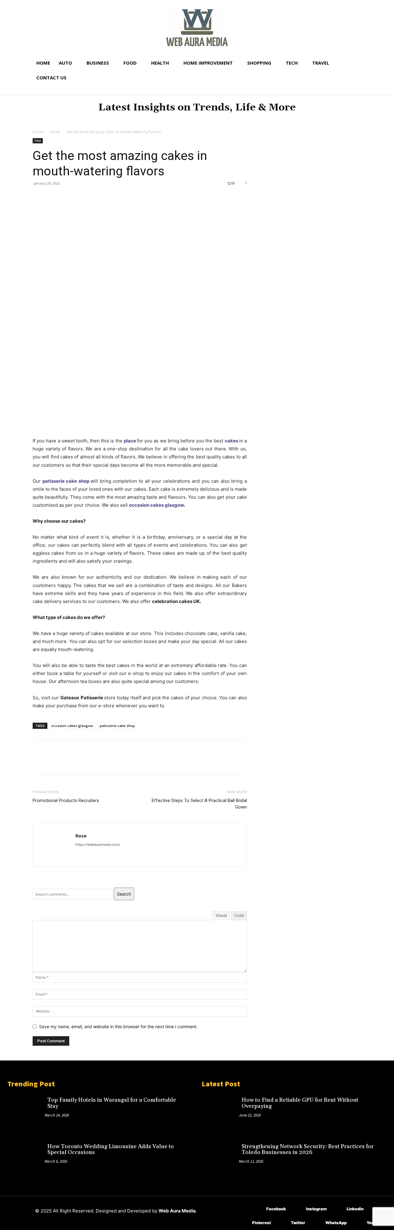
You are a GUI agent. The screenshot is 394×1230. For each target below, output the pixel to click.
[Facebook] (39, 197)
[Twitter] (53, 197)
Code (239, 915)
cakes (231, 441)
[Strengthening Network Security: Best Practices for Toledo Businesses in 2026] (220, 1157)
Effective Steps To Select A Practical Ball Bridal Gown (199, 804)
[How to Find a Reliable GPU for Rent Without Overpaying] (220, 1111)
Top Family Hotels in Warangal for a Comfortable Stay (111, 1103)
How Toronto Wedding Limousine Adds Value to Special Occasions (110, 1149)
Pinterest (261, 1222)
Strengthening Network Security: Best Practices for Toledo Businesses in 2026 (308, 1149)
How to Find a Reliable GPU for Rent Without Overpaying (300, 1103)
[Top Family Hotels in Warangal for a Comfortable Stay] (25, 1111)
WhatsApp (336, 1222)
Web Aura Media (177, 1211)
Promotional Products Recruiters (66, 800)
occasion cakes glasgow (156, 505)
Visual (221, 915)
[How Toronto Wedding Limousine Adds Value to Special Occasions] (25, 1157)
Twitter (298, 1222)
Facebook (276, 1208)
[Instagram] (296, 1209)
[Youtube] (357, 1223)
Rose (80, 836)
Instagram (316, 1208)
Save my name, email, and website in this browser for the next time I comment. (118, 1026)
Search (124, 894)
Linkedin (355, 1208)
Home (38, 131)
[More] (95, 197)
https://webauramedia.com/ (97, 844)
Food (54, 131)
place (130, 441)
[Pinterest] (67, 197)
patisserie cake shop (65, 481)
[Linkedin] (337, 1209)
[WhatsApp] (81, 197)
